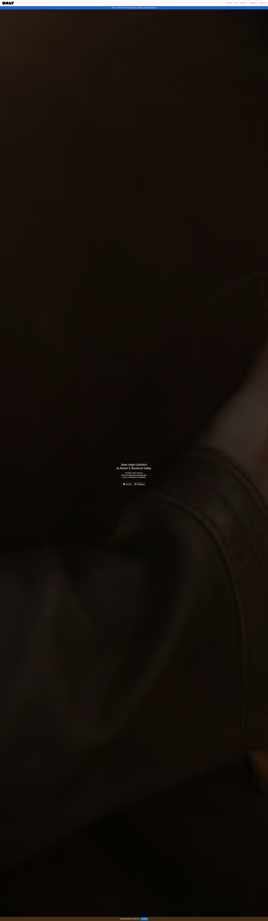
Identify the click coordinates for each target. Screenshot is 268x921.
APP (236, 2)
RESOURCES (243, 2)
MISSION (229, 2)
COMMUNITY (253, 2)
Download (144, 918)
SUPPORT (263, 2)
